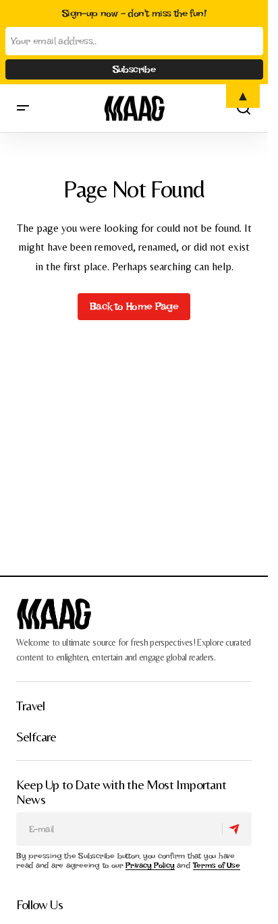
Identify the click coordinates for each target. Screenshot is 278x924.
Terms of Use (216, 865)
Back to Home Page (134, 306)
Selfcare (36, 736)
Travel (30, 705)
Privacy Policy (150, 865)
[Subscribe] (236, 828)
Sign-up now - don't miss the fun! (134, 13)
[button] (23, 108)
